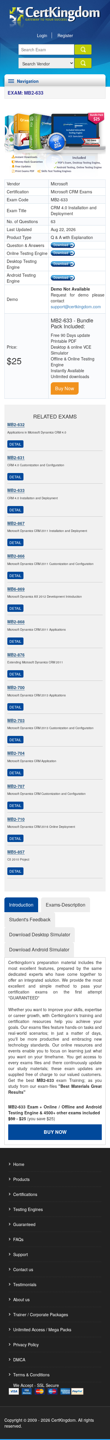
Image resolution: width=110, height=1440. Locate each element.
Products (21, 1179)
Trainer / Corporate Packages (40, 1314)
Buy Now (64, 388)
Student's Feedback (29, 919)
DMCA (19, 1359)
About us (21, 1299)
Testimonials (24, 1284)
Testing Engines (28, 1209)
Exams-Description (65, 904)
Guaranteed (24, 1224)
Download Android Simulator (39, 949)
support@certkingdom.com (76, 306)
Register (65, 35)
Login (42, 35)
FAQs (18, 1239)
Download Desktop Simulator (39, 934)
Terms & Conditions (31, 1375)
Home (18, 1164)
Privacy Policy (26, 1344)
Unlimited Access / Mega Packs (42, 1329)
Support (20, 1254)
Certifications (25, 1194)
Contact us (23, 1269)
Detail (15, 444)
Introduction (21, 904)
